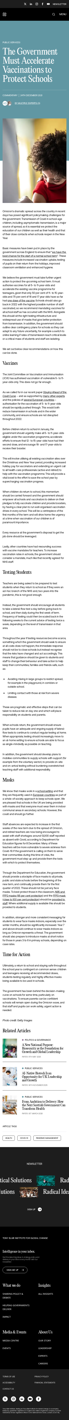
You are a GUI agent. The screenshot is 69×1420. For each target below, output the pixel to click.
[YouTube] (48, 4)
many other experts (54, 396)
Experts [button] (42, 1355)
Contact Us (8, 1389)
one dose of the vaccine (21, 300)
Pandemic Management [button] (47, 1138)
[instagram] (13, 1399)
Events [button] (7, 1348)
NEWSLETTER (59, 4)
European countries (44, 794)
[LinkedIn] (31, 4)
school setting (45, 791)
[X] (25, 4)
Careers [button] (43, 1363)
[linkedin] (21, 1399)
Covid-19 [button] (24, 1138)
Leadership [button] (45, 1348)
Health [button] (8, 1138)
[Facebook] (42, 4)
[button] (4, 14)
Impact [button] (7, 1316)
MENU (62, 14)
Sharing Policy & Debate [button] (13, 1295)
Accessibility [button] (9, 1383)
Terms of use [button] (9, 1377)
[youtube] (30, 1399)
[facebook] (38, 1399)
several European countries (39, 399)
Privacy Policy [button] (41, 1377)
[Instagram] (37, 4)
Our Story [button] (44, 1340)
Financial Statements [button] (44, 1383)
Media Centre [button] (11, 1340)
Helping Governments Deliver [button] (16, 1307)
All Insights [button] (45, 1293)
